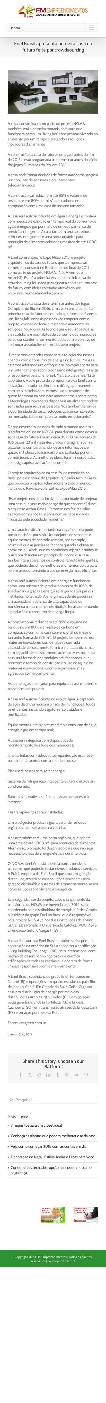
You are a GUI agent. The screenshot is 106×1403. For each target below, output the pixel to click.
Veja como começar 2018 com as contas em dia (48, 1146)
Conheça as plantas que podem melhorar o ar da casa (53, 1136)
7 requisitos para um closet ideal (36, 1125)
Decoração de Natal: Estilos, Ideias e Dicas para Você (52, 1157)
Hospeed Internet (63, 1261)
